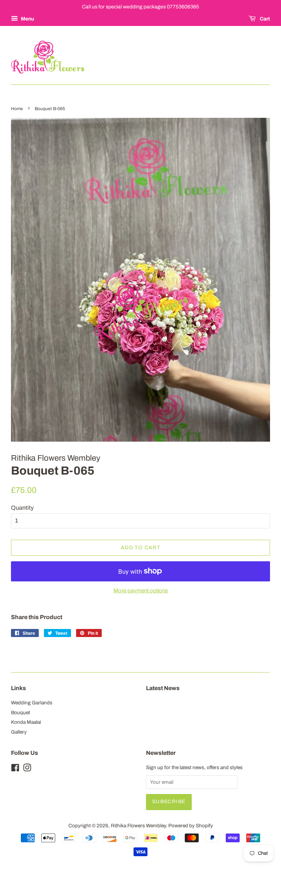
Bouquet (20, 712)
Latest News (163, 688)
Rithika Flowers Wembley (138, 825)
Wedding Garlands (31, 702)
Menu (27, 19)
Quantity (22, 508)
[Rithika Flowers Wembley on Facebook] (15, 769)
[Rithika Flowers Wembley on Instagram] (27, 769)
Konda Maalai (26, 722)
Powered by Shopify (190, 825)
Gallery (19, 732)
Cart (264, 19)
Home (17, 108)
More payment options (140, 590)
